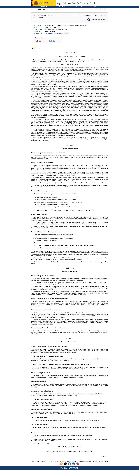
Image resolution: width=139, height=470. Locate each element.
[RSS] (61, 464)
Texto (33, 48)
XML (54, 41)
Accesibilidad (63, 461)
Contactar (33, 461)
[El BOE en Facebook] (69, 464)
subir (104, 456)
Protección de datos (71, 461)
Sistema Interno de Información (84, 461)
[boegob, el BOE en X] (65, 464)
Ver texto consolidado (98, 19)
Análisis (40, 48)
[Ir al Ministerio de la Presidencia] (43, 3)
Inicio (39, 9)
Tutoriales (95, 461)
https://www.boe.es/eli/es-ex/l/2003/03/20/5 (56, 33)
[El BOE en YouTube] (77, 464)
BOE (44, 9)
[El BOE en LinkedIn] (73, 464)
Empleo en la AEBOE (103, 461)
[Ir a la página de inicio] (76, 3)
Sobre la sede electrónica (42, 461)
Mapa (51, 461)
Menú (94, 6)
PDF (40, 41)
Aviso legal (56, 461)
